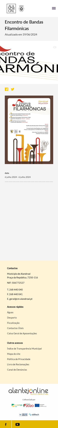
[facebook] (5, 424)
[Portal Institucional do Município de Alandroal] (15, 8)
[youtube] (17, 424)
